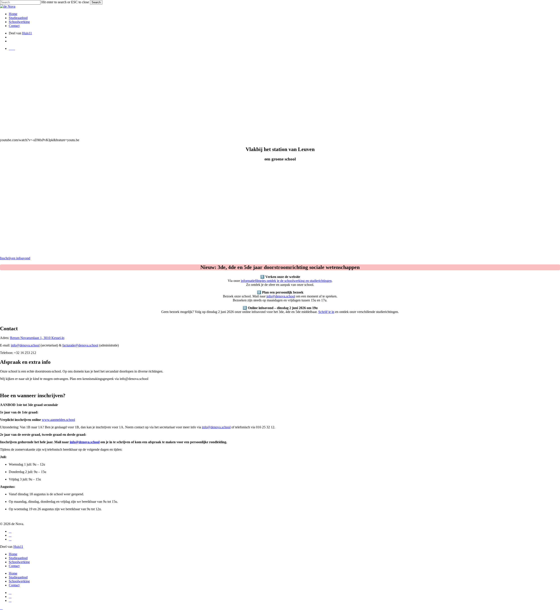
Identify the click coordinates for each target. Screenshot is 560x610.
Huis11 (27, 33)
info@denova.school (280, 296)
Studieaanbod (18, 558)
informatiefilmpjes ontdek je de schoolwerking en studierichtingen (286, 281)
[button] (15, 258)
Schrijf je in (326, 312)
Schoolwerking (19, 562)
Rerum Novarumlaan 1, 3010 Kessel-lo (37, 338)
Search (96, 2)
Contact (14, 566)
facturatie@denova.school (80, 345)
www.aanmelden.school (58, 420)
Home (13, 554)
